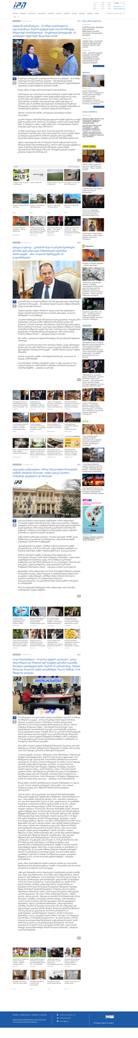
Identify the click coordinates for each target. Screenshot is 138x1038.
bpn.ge (95, 2)
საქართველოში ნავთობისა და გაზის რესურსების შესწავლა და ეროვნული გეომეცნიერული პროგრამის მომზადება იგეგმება (93, 490)
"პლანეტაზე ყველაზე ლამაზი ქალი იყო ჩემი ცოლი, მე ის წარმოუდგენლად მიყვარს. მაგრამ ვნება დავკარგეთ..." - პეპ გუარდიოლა (55, 964)
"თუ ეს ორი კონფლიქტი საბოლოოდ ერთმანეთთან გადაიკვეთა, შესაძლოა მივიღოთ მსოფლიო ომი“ (91, 212)
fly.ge (14, 212)
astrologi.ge (50, 966)
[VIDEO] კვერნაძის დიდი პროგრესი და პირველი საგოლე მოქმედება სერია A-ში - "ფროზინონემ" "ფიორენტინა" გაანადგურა (38, 963)
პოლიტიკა (23, 13)
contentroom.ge (17, 457)
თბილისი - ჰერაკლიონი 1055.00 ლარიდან (37, 206)
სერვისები (35, 1015)
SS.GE (16, 166)
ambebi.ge (15, 409)
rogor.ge (49, 648)
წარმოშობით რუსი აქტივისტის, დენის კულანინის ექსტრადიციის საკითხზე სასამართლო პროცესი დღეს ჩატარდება (93, 31)
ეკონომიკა (66, 13)
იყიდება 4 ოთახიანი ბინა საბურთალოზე (72, 982)
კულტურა (90, 13)
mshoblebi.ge (50, 625)
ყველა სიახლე (98, 66)
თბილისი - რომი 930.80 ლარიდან (71, 206)
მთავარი (15, 13)
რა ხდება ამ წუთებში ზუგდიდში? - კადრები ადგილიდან (19, 229)
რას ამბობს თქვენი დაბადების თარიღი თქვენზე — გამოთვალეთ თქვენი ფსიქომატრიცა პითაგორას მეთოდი (54, 622)
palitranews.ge (51, 431)
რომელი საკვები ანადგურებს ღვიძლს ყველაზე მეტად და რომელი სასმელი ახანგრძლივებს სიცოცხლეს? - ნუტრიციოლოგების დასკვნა (19, 624)
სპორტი (74, 13)
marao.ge (15, 648)
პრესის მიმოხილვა (89, 112)
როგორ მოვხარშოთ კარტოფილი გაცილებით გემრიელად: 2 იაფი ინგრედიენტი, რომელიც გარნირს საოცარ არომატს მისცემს (72, 645)
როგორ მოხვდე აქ (73, 166)
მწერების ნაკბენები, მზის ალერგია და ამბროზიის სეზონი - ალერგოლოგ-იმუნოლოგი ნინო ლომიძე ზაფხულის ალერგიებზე (38, 453)
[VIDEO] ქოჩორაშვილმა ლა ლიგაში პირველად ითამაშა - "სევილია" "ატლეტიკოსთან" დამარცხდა (21, 962)
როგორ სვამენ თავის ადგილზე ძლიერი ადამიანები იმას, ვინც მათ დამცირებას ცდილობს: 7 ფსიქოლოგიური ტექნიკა (55, 644)
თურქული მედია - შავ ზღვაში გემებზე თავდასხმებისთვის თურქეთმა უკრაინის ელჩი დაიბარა (92, 44)
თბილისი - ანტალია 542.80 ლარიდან (20, 206)
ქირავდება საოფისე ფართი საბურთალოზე (54, 982)
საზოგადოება (41, 13)
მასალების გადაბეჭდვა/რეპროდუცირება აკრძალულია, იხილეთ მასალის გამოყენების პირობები (29, 1021)
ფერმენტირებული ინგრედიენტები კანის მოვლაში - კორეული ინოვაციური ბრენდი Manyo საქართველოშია (71, 453)
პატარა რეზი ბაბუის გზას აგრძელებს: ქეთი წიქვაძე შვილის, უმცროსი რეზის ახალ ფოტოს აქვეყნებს (20, 643)
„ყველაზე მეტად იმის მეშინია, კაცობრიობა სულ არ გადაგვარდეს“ (92, 190)
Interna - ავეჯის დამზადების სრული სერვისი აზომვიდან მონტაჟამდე (21, 451)
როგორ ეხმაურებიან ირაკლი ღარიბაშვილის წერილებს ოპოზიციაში (54, 425)
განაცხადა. (37, 306)
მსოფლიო (51, 13)
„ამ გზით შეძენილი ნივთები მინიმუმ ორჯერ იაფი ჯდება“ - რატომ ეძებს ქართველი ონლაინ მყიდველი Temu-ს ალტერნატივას (38, 428)
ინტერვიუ (86, 73)
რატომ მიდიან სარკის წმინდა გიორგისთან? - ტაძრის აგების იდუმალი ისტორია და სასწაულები (92, 236)
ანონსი (97, 13)
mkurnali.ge (16, 625)
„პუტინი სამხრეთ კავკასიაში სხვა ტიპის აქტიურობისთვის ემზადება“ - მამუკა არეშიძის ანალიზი (91, 167)
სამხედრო (82, 13)
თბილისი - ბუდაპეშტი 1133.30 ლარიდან (53, 206)
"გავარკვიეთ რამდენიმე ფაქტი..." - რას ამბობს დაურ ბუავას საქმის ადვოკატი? (54, 230)
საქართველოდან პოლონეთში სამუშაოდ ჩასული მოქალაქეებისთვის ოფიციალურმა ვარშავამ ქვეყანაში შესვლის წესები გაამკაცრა (72, 429)
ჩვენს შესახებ (25, 1015)
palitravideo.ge (16, 235)
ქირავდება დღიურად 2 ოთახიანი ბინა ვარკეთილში (37, 983)
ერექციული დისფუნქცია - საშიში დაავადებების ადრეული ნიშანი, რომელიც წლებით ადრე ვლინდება (38, 622)
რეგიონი (59, 13)
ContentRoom (76, 436)
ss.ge (14, 988)
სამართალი (32, 13)
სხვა (15, 17)
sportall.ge (15, 966)
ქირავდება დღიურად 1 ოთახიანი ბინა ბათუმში (20, 982)
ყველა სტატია (98, 106)
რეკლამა (43, 1015)
